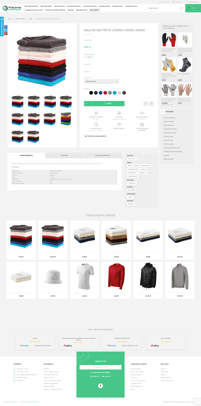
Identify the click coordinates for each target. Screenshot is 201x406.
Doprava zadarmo (142, 115)
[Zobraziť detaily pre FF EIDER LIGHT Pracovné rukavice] (169, 60)
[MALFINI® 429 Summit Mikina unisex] (180, 280)
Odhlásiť (107, 376)
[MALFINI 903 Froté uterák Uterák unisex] (21, 240)
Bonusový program (137, 372)
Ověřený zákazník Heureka (43, 345)
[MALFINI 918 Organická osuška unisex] (180, 240)
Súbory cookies (49, 377)
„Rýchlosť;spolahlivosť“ (122, 338)
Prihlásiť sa (179, 2)
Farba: (86, 89)
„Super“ (35, 338)
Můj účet (163, 369)
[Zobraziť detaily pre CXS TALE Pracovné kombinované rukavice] (180, 35)
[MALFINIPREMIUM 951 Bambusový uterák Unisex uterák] (116, 240)
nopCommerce (14, 402)
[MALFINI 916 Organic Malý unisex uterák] (148, 240)
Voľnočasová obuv (170, 133)
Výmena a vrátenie (96, 115)
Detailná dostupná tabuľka (96, 136)
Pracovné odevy (169, 121)
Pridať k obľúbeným (145, 103)
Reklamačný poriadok (51, 383)
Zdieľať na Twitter (5, 30)
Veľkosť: (87, 78)
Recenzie (64, 155)
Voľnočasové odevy (170, 129)
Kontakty (46, 369)
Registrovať (165, 2)
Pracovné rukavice (170, 118)
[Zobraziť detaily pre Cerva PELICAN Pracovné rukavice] (185, 35)
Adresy (163, 375)
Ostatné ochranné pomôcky (173, 151)
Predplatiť (96, 376)
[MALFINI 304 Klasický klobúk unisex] (53, 280)
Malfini (92, 54)
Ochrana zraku (168, 136)
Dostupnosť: (87, 64)
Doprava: (87, 71)
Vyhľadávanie (181, 8)
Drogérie (166, 155)
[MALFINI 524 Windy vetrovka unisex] (148, 280)
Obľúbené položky (167, 380)
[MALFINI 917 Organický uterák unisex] (84, 240)
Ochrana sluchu (169, 144)
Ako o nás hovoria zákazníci (100, 329)
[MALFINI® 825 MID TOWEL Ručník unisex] (21, 280)
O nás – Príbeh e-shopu (51, 372)
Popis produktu (26, 155)
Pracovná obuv (169, 125)
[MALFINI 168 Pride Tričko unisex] (116, 280)
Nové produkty (135, 369)
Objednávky (164, 372)
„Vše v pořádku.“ (165, 338)
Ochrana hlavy (168, 140)
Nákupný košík (165, 377)
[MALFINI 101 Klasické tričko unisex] (84, 280)
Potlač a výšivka (136, 375)
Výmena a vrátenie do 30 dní (53, 389)
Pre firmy (134, 377)
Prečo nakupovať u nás (138, 380)
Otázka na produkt (103, 155)
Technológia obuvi (137, 386)
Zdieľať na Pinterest (5, 33)
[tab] (26, 155)
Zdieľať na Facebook (5, 27)
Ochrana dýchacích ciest (172, 148)
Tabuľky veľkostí (136, 383)
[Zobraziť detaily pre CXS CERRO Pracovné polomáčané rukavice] (169, 35)
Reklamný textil (168, 159)
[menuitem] (58, 368)
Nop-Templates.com (33, 402)
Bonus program (96, 127)
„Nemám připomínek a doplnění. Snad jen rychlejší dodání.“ (78, 339)
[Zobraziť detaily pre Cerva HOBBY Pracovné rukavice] (189, 35)
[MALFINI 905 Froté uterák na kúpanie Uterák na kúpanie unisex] (53, 240)
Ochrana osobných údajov (52, 380)
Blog (132, 389)
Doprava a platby (49, 386)
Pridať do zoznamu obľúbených (170, 42)
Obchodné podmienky (51, 375)
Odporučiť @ (151, 103)
